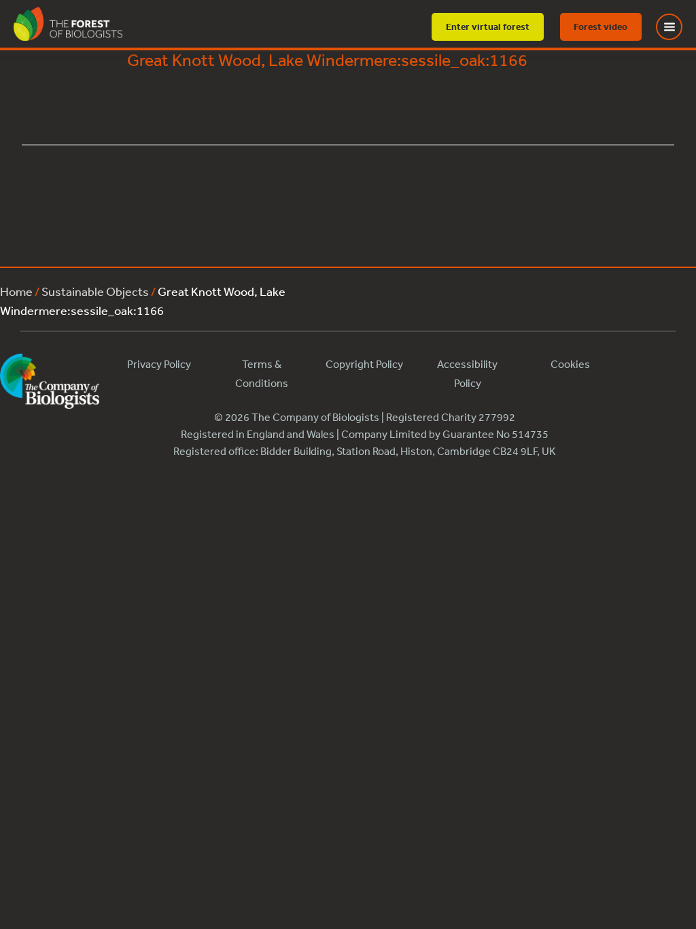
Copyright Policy (364, 364)
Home (16, 291)
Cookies (570, 364)
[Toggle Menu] (677, 26)
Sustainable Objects (95, 291)
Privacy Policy (159, 364)
